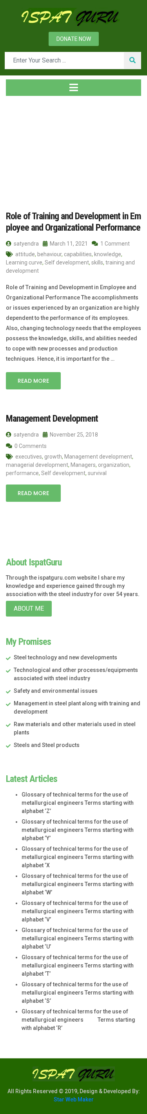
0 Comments (30, 446)
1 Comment (114, 243)
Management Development (52, 418)
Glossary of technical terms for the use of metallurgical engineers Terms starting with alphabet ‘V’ (78, 911)
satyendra (26, 243)
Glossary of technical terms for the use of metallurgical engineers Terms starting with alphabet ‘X (78, 857)
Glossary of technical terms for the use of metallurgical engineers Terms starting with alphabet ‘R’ (78, 1019)
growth (53, 456)
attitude (25, 254)
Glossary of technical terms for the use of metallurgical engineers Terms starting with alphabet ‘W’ (78, 884)
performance (22, 473)
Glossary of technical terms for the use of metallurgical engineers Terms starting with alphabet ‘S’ (78, 992)
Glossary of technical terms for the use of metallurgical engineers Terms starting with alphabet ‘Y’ (78, 830)
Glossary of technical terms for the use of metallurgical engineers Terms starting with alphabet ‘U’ (78, 938)
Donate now (73, 39)
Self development (67, 262)
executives (28, 456)
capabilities (78, 254)
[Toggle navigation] (73, 87)
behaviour (49, 254)
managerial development (37, 465)
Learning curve (24, 262)
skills (97, 262)
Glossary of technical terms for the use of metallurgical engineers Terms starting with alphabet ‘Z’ (78, 802)
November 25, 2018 (73, 434)
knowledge (107, 254)
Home (21, 149)
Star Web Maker (74, 1099)
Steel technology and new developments (65, 657)
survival (97, 473)
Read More (33, 381)
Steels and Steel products (47, 745)
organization (113, 465)
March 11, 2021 (68, 243)
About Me (29, 608)
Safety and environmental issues (56, 691)
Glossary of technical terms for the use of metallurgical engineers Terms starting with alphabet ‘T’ (78, 965)
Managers (83, 465)
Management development (98, 456)
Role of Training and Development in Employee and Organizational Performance (73, 222)
